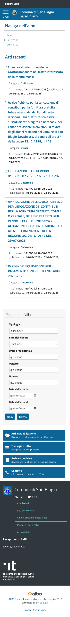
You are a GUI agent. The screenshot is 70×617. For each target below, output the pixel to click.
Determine (12, 40)
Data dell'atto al (18, 402)
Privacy (27, 610)
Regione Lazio (12, 4)
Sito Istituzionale (25, 510)
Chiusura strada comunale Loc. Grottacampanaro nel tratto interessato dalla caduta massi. (35, 72)
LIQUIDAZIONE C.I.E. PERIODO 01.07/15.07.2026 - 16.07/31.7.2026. (35, 173)
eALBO (11, 599)
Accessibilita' (23, 532)
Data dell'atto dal (19, 389)
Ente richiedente (18, 337)
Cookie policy (39, 610)
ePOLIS (59, 599)
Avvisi (9, 35)
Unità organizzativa (20, 351)
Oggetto (14, 363)
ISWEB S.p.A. (42, 602)
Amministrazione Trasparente (32, 517)
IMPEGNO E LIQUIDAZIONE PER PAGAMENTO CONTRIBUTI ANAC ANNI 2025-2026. (34, 271)
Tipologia (14, 324)
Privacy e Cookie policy (28, 525)
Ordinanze (12, 44)
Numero (14, 376)
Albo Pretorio (23, 503)
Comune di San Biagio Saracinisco (37, 14)
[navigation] (6, 14)
